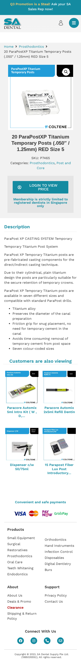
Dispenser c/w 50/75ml (22, 467)
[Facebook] (20, 640)
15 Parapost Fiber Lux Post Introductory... (59, 469)
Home (9, 47)
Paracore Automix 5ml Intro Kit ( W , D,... (22, 412)
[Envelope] (60, 640)
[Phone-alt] (47, 640)
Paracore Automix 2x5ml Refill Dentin (59, 410)
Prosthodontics (31, 47)
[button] (66, 72)
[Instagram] (34, 640)
